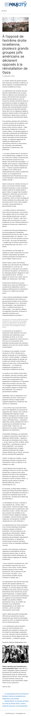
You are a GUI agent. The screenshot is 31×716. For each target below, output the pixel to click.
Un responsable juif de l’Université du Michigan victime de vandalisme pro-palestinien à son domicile (15, 696)
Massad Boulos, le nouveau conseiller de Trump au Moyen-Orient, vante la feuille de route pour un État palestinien (15, 703)
